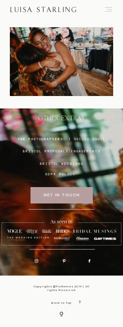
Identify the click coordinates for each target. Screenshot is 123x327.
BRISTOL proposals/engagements (61, 151)
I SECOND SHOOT (86, 139)
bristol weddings (61, 163)
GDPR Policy (60, 174)
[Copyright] (61, 314)
